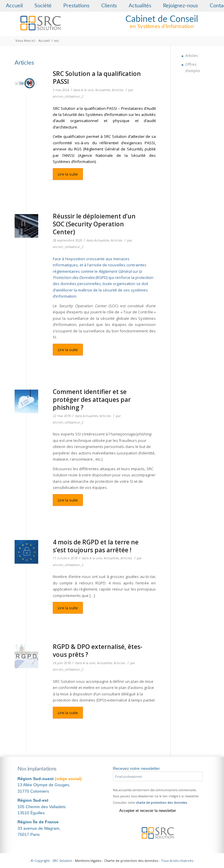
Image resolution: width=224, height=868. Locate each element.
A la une (87, 90)
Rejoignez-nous (180, 5)
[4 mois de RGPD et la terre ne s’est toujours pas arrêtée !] (26, 552)
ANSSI (69, 155)
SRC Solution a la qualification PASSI (97, 78)
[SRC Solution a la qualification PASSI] (26, 83)
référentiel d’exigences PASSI (127, 142)
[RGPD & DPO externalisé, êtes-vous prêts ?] (26, 656)
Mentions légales (88, 860)
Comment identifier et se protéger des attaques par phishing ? (92, 400)
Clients (109, 5)
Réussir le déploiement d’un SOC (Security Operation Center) (94, 224)
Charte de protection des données (131, 860)
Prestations (76, 5)
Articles (117, 90)
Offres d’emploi (192, 67)
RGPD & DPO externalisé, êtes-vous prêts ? (97, 651)
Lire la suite (68, 174)
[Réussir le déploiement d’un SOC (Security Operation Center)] (26, 226)
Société (43, 5)
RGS (78, 149)
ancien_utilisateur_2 (68, 96)
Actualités (140, 5)
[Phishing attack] (26, 401)
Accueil (14, 5)
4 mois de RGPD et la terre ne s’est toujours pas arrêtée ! (96, 546)
